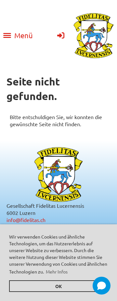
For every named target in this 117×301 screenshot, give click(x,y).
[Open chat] (101, 286)
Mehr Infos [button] (57, 271)
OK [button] (58, 286)
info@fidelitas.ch (26, 220)
